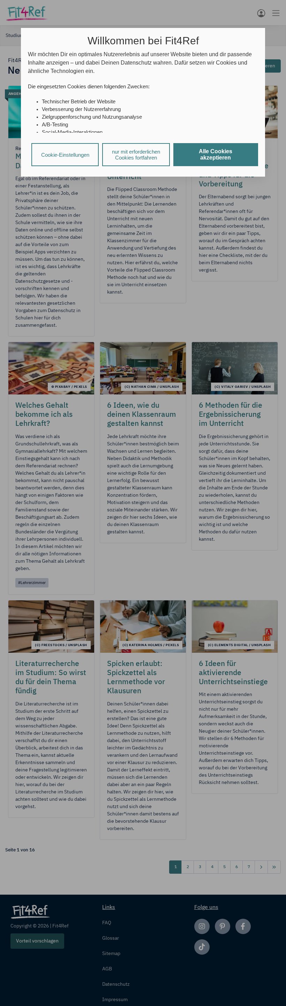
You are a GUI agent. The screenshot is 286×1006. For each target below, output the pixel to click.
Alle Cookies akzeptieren (215, 154)
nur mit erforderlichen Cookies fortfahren (136, 155)
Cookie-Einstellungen (65, 155)
